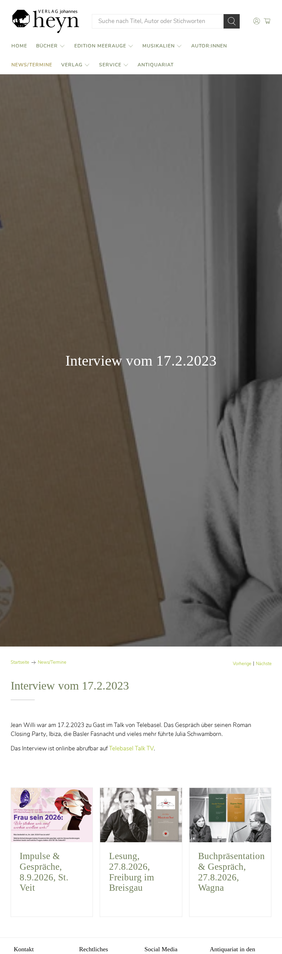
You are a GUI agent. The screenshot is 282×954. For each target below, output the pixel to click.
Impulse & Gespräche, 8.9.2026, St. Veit (44, 872)
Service (110, 65)
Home (19, 46)
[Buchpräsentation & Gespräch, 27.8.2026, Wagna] (230, 815)
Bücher (47, 46)
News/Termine (31, 65)
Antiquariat (156, 65)
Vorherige (242, 664)
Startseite (20, 662)
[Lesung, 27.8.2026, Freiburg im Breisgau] (141, 815)
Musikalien (158, 46)
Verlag (72, 65)
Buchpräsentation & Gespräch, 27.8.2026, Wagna (231, 872)
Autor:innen (209, 46)
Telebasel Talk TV (131, 748)
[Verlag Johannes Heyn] (45, 21)
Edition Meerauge (100, 46)
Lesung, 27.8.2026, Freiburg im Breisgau (131, 872)
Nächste (264, 664)
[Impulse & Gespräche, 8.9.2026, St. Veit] (52, 815)
